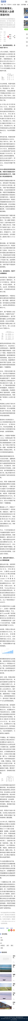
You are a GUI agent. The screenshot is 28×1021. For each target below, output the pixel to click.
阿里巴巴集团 (7, 172)
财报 (7, 928)
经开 (8, 945)
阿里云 (8, 629)
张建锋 (6, 831)
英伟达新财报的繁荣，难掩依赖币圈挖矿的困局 (14, 956)
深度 (2, 4)
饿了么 (5, 756)
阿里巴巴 (12, 52)
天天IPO (9, 4)
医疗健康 (23, 4)
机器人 (18, 4)
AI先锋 (14, 4)
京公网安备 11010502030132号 (19, 1018)
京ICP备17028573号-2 (6, 1018)
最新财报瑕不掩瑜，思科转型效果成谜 (14, 966)
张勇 (12, 195)
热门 (5, 4)
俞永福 (12, 831)
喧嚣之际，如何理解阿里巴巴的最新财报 (14, 975)
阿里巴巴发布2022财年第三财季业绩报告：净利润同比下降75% (14, 1003)
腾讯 (12, 945)
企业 (1, 943)
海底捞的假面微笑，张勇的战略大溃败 (14, 984)
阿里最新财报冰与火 (14, 994)
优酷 (2, 948)
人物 (1, 937)
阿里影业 (8, 761)
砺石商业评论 (10, 36)
